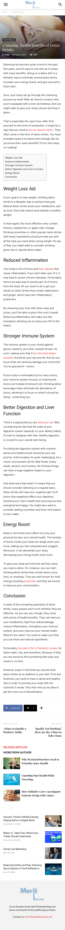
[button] (60, 4)
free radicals (46, 268)
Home (5, 12)
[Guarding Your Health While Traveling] (11, 779)
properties (30, 581)
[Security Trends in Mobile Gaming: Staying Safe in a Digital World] (53, 821)
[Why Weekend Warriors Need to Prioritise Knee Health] (11, 763)
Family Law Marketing (14, 849)
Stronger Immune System (19, 165)
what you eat (45, 422)
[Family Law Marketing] (53, 853)
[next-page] (11, 808)
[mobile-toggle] (5, 4)
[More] (41, 708)
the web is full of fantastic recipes (38, 648)
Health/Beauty (17, 12)
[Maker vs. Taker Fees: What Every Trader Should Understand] (53, 837)
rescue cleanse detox (40, 129)
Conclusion (11, 176)
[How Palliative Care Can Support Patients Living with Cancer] (11, 795)
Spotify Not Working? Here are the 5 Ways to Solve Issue (48, 732)
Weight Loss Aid (13, 157)
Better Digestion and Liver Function (24, 169)
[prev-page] (5, 808)
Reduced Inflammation (17, 161)
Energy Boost (12, 173)
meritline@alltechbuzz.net (38, 916)
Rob (7, 54)
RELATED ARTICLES (15, 747)
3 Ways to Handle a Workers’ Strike (14, 730)
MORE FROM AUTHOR (17, 752)
